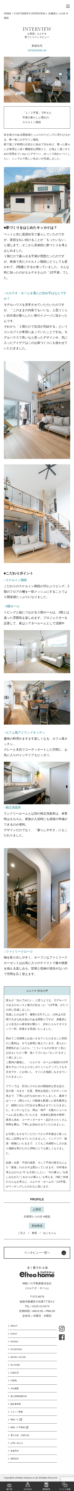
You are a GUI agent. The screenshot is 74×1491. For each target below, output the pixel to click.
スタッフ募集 (16, 1412)
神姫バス (14, 1419)
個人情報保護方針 (18, 1396)
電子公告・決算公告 (19, 1435)
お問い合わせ (16, 1443)
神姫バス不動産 (17, 1427)
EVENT (13, 1334)
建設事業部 (15, 1404)
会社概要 (14, 1388)
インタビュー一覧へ (37, 1252)
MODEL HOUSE (18, 1357)
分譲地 (13, 1380)
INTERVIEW (16, 1349)
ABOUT (14, 1326)
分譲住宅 (14, 1373)
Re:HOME (15, 1365)
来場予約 (14, 1451)
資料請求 (14, 1458)
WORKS (14, 1341)
